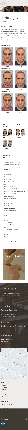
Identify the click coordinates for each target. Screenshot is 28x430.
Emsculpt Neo (9, 225)
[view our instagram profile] (5, 405)
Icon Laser (8, 239)
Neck (7, 232)
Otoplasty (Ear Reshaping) (10, 211)
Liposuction (6, 177)
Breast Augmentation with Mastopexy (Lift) (13, 191)
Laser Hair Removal (10, 241)
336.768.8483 (6, 322)
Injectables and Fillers (11, 229)
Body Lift (6, 169)
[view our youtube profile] (10, 405)
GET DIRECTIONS (6, 408)
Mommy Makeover (8, 182)
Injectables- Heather (7, 147)
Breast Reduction (8, 196)
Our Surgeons (5, 387)
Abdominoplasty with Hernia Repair (12, 165)
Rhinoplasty (7, 213)
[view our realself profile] (12, 405)
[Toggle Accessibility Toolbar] (3, 423)
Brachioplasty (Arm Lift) (9, 172)
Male (4, 215)
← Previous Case (5, 116)
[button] (14, 273)
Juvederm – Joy (7, 136)
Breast (4, 184)
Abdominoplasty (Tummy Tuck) (11, 162)
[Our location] (27, 419)
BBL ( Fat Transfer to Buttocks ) (11, 167)
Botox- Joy (10, 17)
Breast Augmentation (9, 186)
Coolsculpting (9, 222)
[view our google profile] (7, 405)
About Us (4, 386)
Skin (5, 237)
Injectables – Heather (20, 136)
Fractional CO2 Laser (9, 208)
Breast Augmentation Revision (11, 189)
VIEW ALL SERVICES (13, 273)
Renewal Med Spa (7, 218)
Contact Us (4, 397)
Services (4, 389)
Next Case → (24, 116)
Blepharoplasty (7, 203)
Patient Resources (6, 395)
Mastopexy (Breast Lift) (9, 199)
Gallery (3, 391)
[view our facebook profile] (2, 405)
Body (4, 160)
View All (4, 157)
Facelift (6, 206)
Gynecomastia (7, 174)
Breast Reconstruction (9, 194)
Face (4, 201)
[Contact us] (25, 419)
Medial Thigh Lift (8, 179)
